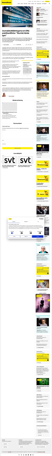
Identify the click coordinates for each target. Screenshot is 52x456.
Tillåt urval (26, 236)
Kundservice (38, 1)
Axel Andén (9, 451)
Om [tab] (38, 221)
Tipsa (32, 1)
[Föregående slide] (3, 162)
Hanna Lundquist (6, 44)
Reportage (25, 3)
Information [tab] (26, 221)
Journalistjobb (44, 3)
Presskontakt (39, 3)
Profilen (29, 3)
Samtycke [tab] (13, 221)
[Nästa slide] (33, 162)
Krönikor (32, 3)
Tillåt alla (37, 236)
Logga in (43, 1)
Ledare (19, 3)
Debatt (22, 3)
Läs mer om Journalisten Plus (41, 446)
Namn (3, 140)
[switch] (21, 233)
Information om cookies (41, 451)
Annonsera (29, 1)
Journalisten (4, 47)
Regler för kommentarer (24, 128)
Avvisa (14, 236)
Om (40, 1)
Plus (35, 3)
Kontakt (35, 1)
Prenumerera (47, 1)
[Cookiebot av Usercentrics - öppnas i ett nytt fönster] (39, 219)
